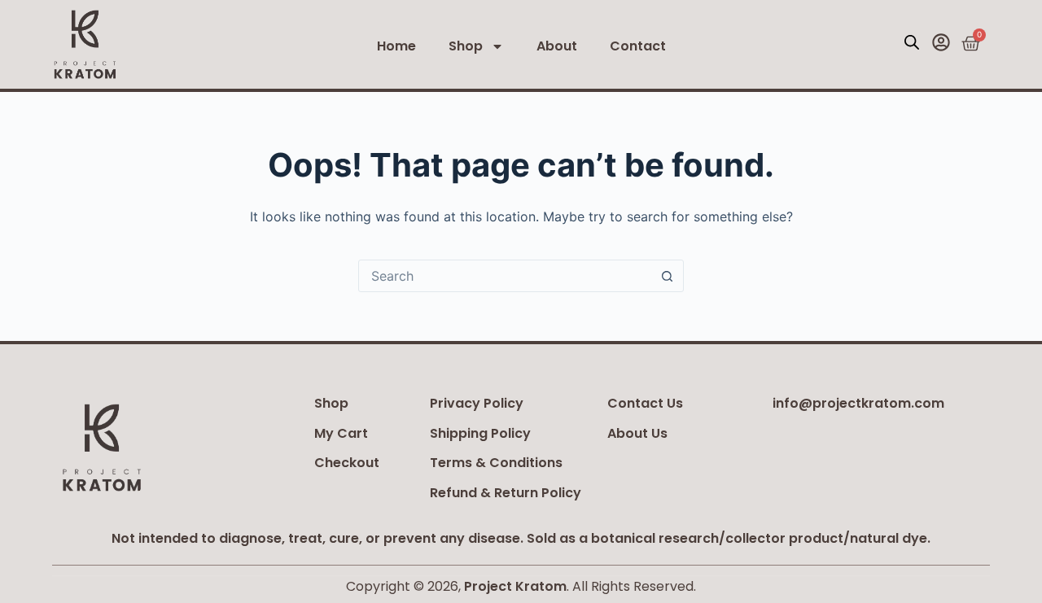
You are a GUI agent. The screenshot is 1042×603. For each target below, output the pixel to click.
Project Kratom (515, 586)
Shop (466, 46)
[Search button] (666, 276)
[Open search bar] (912, 42)
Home (396, 46)
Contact (638, 46)
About (556, 46)
